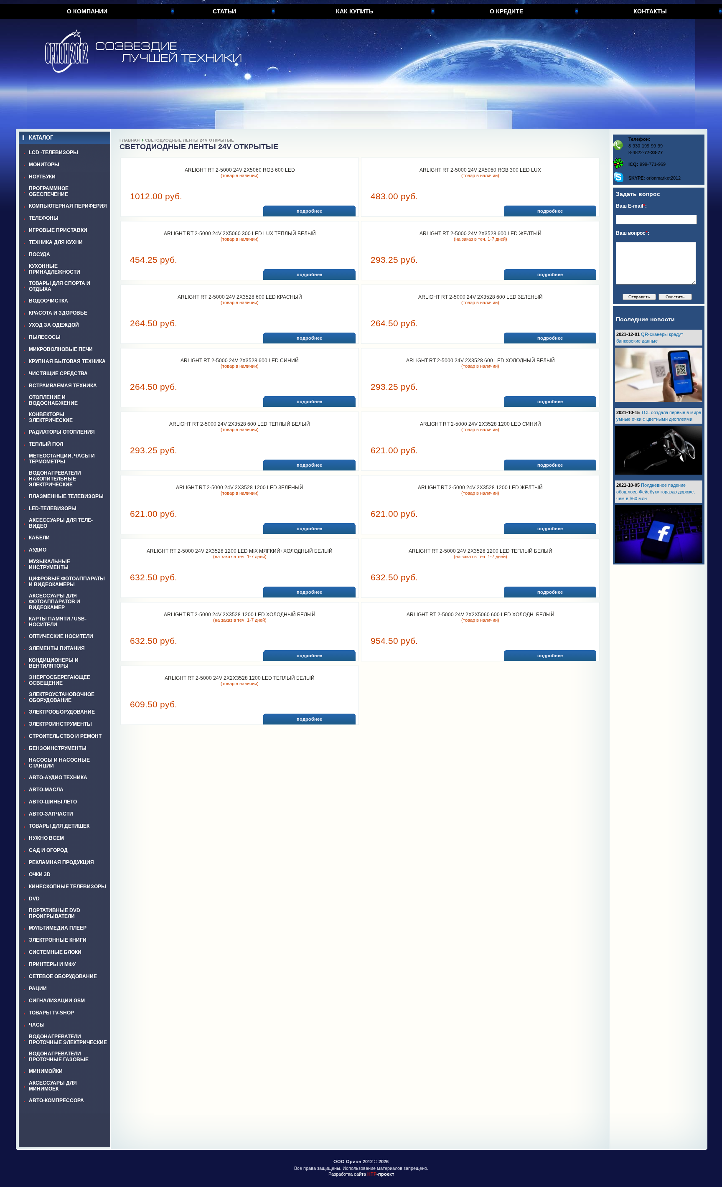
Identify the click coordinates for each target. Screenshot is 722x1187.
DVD (34, 899)
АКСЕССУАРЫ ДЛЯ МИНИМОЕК (53, 1086)
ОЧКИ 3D (40, 874)
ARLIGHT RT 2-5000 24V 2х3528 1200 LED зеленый (239, 488)
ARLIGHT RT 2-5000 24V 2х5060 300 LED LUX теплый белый (240, 233)
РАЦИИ (38, 988)
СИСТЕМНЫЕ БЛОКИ (55, 952)
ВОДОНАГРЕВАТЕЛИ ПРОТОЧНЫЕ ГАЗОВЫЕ (59, 1056)
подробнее (309, 211)
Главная (129, 140)
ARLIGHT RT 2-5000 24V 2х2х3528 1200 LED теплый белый (240, 678)
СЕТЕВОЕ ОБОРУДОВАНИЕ (63, 976)
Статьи (224, 11)
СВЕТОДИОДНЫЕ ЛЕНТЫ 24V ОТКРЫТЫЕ (189, 140)
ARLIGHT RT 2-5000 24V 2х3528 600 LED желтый (480, 233)
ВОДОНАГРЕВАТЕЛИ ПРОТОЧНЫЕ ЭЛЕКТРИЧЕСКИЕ (68, 1039)
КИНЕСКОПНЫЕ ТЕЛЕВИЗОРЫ (67, 887)
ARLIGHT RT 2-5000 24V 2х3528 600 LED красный (240, 297)
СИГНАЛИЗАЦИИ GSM (57, 1001)
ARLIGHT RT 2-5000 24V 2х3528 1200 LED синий (480, 424)
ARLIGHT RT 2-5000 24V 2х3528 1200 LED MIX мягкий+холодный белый (240, 551)
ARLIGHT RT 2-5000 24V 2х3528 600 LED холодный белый (480, 360)
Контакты (650, 11)
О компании (87, 11)
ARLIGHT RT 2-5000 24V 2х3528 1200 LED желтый (480, 488)
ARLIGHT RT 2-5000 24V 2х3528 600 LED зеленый (480, 297)
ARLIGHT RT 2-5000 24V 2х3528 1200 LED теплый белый (480, 551)
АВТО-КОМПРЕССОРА (56, 1100)
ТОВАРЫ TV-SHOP (51, 1013)
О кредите (506, 11)
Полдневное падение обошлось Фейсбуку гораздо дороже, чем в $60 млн (655, 492)
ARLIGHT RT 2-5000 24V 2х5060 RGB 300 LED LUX (480, 170)
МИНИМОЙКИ (46, 1071)
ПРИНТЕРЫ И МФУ (52, 964)
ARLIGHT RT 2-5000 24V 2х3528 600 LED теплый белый (239, 424)
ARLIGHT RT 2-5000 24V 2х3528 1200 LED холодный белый (239, 615)
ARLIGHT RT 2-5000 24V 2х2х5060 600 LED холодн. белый (480, 615)
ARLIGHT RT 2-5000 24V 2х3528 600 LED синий (239, 360)
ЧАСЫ (37, 1025)
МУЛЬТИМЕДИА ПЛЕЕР (57, 928)
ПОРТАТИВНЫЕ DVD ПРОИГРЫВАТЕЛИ (54, 913)
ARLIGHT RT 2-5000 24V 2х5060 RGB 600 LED (240, 170)
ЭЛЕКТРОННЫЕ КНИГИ (57, 940)
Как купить (354, 11)
